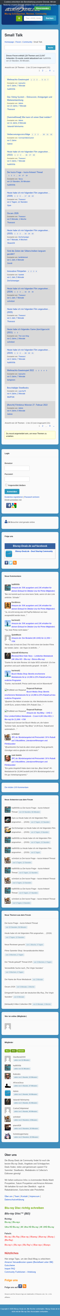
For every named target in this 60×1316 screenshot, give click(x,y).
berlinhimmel (23, 257)
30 (44, 134)
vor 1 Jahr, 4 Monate (15, 260)
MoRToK (10, 397)
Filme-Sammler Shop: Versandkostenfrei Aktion (24, 951)
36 (26, 155)
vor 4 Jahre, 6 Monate (16, 411)
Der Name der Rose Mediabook (18, 979)
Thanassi (11, 109)
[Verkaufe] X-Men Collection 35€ (18, 1004)
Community (27, 42)
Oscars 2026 (12, 213)
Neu (7, 1051)
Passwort (9, 474)
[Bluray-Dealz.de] (23, 12)
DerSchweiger (23, 237)
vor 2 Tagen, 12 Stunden (17, 202)
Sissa (20, 179)
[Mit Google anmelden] (14, 507)
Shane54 (11, 243)
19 (33, 196)
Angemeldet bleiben (17, 485)
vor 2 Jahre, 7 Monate (16, 359)
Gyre (9, 205)
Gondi (9, 263)
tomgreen (11, 380)
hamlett (21, 275)
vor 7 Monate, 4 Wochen (17, 240)
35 (33, 234)
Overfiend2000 (19, 1057)
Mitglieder (9, 1042)
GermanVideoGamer (26, 138)
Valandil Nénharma (15, 126)
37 (30, 155)
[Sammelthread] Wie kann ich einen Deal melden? (29, 117)
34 (29, 234)
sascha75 (22, 391)
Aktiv (14, 1051)
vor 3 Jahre (11, 140)
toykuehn (21, 83)
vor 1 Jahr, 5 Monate (15, 277)
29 (25, 353)
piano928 (17, 1125)
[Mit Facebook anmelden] (9, 507)
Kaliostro (16, 1074)
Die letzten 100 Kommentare (16, 787)
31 (47, 134)
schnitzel (11, 301)
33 (25, 234)
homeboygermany (20, 1134)
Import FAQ (10, 1269)
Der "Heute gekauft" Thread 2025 (18, 962)
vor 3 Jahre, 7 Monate (16, 161)
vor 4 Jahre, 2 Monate (16, 394)
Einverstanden (42, 8)
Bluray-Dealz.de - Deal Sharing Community (34, 551)
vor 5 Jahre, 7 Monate (16, 86)
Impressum (35, 1196)
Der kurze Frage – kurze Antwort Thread (25, 172)
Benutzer (9, 463)
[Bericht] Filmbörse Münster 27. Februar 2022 (27, 405)
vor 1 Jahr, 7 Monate (15, 298)
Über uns (9, 1196)
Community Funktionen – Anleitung (20, 1272)
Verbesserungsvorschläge (18, 134)
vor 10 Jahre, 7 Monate (16, 106)
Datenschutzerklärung (14, 1200)
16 (19, 175)
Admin (20, 103)
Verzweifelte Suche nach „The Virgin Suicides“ (24, 968)
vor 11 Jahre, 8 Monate (16, 123)
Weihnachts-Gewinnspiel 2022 (20, 370)
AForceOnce (18, 1083)
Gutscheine (10, 1265)
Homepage (9, 42)
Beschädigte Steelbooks (18, 388)
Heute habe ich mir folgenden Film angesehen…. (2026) (28, 933)
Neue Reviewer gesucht (15, 945)
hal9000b (47, 58)
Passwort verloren (31, 497)
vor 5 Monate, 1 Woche (16, 219)
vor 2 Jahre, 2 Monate (16, 338)
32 (51, 134)
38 (34, 155)
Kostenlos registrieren (14, 497)
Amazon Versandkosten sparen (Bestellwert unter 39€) (29, 1262)
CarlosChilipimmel (21, 1108)
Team (16, 1196)
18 (27, 175)
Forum (18, 42)
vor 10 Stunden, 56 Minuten (17, 61)
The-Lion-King (23, 336)
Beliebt (21, 1051)
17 (23, 175)
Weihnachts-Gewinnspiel (18, 79)
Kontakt (24, 1196)
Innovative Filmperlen (16, 271)
